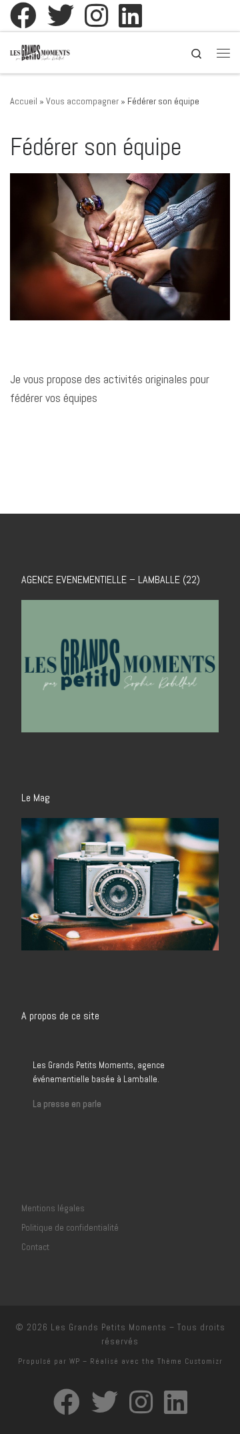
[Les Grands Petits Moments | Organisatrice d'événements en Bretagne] (40, 51)
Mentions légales (53, 1208)
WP (74, 1361)
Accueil (23, 101)
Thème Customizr (190, 1361)
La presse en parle (67, 1104)
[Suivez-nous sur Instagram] (96, 15)
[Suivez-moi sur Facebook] (23, 15)
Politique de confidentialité (70, 1227)
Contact (35, 1247)
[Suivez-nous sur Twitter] (60, 15)
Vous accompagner (82, 101)
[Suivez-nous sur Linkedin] (130, 15)
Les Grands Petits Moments (109, 1327)
